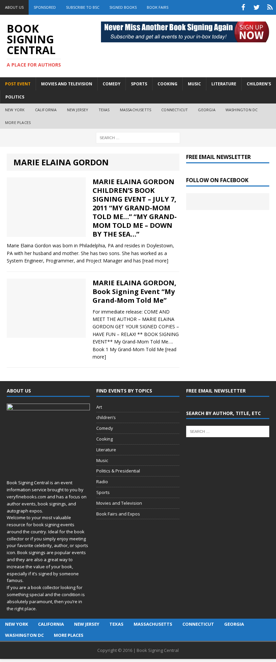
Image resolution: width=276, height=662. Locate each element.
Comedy (104, 428)
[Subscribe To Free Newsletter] (270, 7)
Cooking (104, 439)
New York (15, 109)
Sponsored (45, 7)
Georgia (206, 109)
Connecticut (174, 109)
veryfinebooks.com (26, 497)
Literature (106, 450)
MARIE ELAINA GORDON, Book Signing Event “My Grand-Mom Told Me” (134, 291)
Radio (102, 482)
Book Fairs (157, 7)
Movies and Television (66, 84)
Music (102, 460)
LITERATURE (223, 84)
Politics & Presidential (118, 471)
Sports (103, 492)
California (46, 109)
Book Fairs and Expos (118, 514)
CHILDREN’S (259, 84)
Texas (104, 109)
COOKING (167, 84)
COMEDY (111, 84)
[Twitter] (256, 7)
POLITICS (14, 97)
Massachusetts (135, 109)
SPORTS (139, 84)
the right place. (22, 609)
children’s (106, 417)
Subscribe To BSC (82, 7)
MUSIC (194, 84)
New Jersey (78, 109)
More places (18, 122)
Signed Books (123, 7)
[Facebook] (243, 7)
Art (99, 407)
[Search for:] (138, 137)
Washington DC (242, 109)
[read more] (155, 260)
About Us (14, 7)
